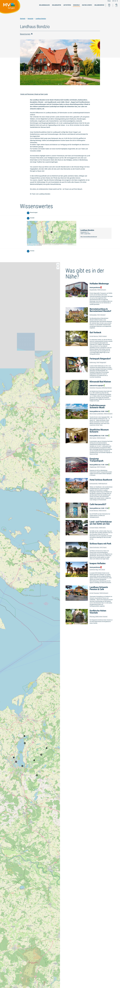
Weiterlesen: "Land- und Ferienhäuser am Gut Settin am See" (90, 530)
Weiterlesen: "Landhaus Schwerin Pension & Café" (90, 596)
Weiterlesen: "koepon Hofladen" (90, 573)
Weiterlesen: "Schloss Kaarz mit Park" (90, 551)
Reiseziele (30, 18)
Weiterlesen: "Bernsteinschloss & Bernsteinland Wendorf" (90, 318)
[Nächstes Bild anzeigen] (96, 62)
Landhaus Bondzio (41, 18)
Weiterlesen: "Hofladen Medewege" (90, 294)
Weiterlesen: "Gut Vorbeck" (90, 343)
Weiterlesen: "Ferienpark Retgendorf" (90, 368)
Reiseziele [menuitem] (76, 5)
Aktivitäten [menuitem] (67, 5)
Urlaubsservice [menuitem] (99, 5)
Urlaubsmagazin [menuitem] (44, 5)
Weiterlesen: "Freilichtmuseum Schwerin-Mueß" (90, 415)
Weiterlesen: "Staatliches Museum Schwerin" (90, 442)
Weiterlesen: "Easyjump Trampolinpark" (90, 467)
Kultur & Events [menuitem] (87, 5)
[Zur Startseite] (11, 7)
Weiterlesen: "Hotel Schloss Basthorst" (90, 489)
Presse (109, 0)
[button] (14, 757)
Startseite (22, 18)
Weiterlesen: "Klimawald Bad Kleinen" (90, 391)
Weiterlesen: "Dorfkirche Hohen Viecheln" (90, 617)
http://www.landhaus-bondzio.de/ (88, 236)
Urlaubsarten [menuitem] (56, 5)
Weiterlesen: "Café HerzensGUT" (90, 511)
